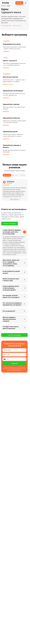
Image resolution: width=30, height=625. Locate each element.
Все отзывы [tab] (7, 175)
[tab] (15, 175)
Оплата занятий (17, 25)
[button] (14, 190)
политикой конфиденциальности (14, 370)
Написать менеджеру (9, 223)
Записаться (14, 363)
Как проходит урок (6, 25)
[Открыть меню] (25, 3)
